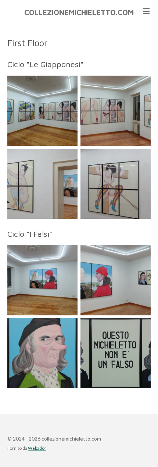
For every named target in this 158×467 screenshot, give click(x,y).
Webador (37, 447)
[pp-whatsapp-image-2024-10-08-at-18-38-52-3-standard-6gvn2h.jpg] (42, 110)
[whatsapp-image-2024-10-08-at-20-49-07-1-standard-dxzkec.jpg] (42, 280)
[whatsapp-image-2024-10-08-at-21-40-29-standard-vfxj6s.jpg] (42, 353)
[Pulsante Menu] (146, 11)
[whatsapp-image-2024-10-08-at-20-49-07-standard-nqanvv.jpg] (115, 280)
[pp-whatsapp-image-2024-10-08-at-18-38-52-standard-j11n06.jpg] (115, 183)
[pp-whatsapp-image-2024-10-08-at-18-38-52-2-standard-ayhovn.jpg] (42, 183)
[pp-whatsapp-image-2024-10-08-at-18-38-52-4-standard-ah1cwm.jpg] (115, 110)
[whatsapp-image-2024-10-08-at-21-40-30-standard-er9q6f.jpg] (115, 353)
